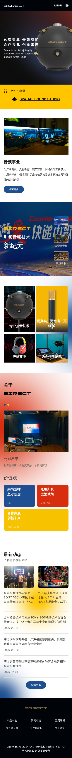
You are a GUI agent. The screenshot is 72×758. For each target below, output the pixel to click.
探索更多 (13, 189)
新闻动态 (36, 720)
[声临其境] (19, 348)
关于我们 (60, 728)
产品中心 (12, 720)
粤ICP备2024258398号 (36, 750)
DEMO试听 (36, 728)
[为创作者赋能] (52, 348)
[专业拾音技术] (19, 309)
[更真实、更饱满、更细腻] (52, 309)
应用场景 (60, 720)
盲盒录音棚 (12, 728)
